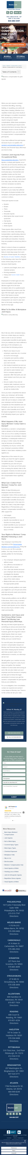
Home (4, 65)
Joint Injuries (8, 838)
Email (11, 12)
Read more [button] (7, 817)
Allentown (14, 993)
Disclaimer (9, 1138)
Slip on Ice (7, 858)
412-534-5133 (14, 1056)
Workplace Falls (9, 855)
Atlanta (14, 1083)
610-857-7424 (14, 1002)
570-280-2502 (14, 949)
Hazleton (14, 1029)
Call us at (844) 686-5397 (15, 737)
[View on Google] (6, 807)
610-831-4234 (14, 1020)
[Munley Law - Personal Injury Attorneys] (14, 5)
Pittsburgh (14, 1047)
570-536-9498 (14, 1038)
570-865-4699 (14, 967)
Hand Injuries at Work (11, 868)
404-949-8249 (14, 1091)
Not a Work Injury (10, 841)
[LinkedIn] (10, 1114)
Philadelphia (14, 901)
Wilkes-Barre (14, 922)
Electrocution (8, 861)
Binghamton (14, 1065)
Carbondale (14, 940)
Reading (14, 1011)
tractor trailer (15, 275)
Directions (14, 916)
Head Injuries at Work (11, 881)
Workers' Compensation (19, 1138)
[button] (4, 812)
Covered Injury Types (11, 844)
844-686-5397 (14, 21)
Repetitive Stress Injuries (12, 878)
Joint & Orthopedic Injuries (13, 875)
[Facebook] (7, 1114)
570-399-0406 (14, 931)
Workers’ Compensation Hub (13, 865)
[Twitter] (13, 1114)
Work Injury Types (10, 848)
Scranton (14, 958)
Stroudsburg (14, 976)
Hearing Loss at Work (11, 871)
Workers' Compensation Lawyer (14, 65)
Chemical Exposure (10, 851)
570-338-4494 (14, 984)
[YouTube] (20, 1114)
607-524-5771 (14, 1074)
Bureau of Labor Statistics (12, 257)
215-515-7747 (14, 913)
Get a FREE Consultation (14, 45)
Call (7, 12)
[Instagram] (17, 1114)
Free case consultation (14, 733)
